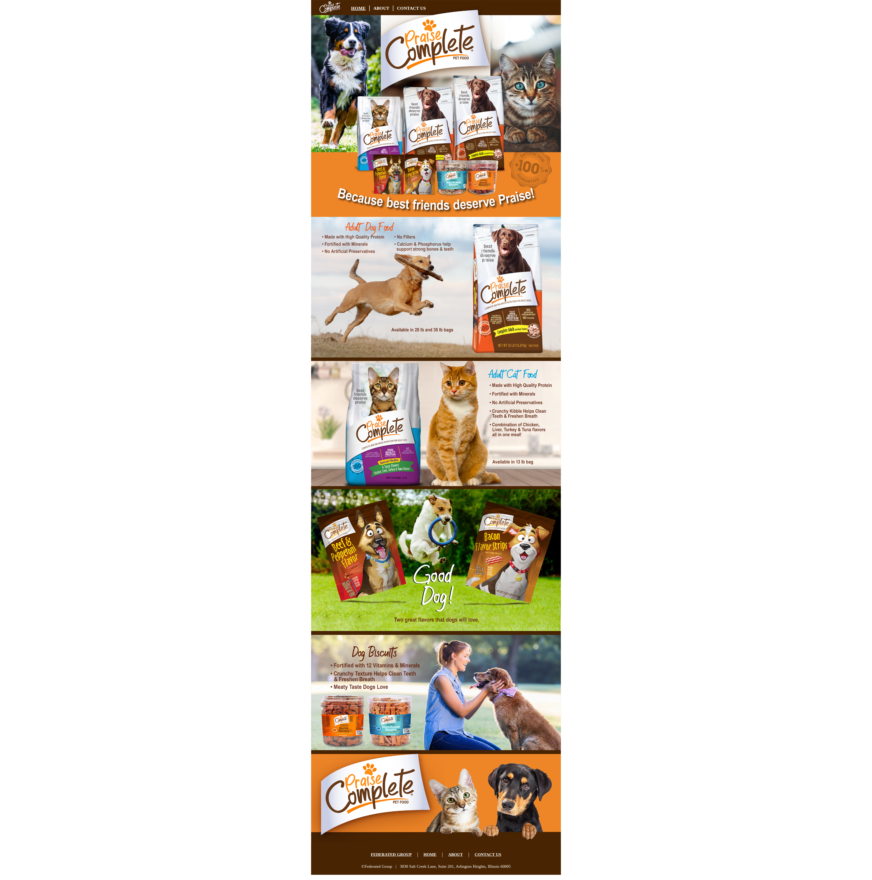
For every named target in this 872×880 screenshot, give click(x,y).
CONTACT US (411, 8)
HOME (358, 8)
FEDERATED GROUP (391, 854)
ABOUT (381, 8)
